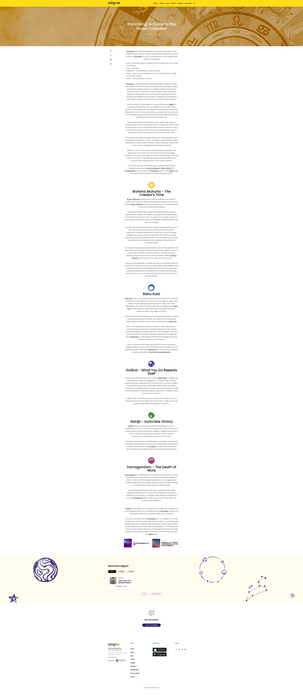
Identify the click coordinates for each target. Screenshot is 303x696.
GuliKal (163, 168)
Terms (132, 677)
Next (155, 594)
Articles (151, 18)
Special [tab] (112, 571)
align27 (171, 104)
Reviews (188, 3)
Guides (180, 3)
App (167, 3)
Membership (134, 670)
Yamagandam (130, 171)
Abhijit (168, 168)
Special (120, 577)
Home (155, 3)
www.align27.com (112, 657)
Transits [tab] (121, 571)
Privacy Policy (135, 673)
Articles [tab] (131, 571)
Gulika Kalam (162, 378)
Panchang (130, 51)
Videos (173, 3)
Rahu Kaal (128, 298)
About (161, 3)
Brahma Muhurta (154, 168)
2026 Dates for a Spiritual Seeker (125, 582)
